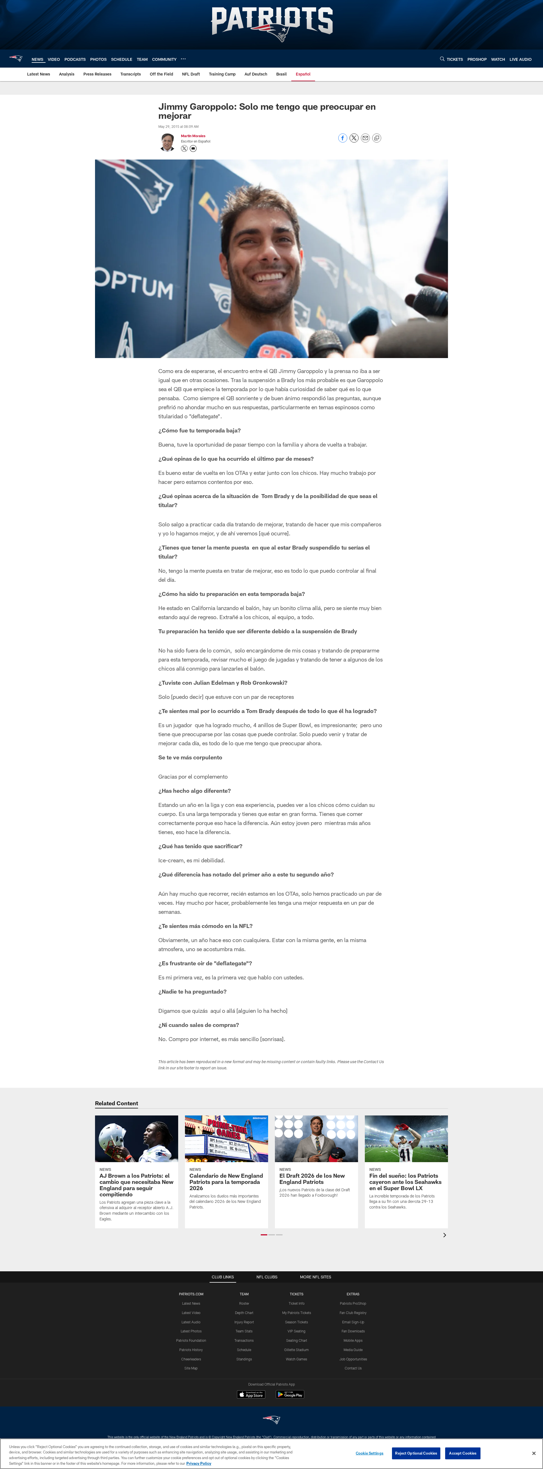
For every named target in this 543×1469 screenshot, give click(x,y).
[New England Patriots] (271, 1421)
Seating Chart (296, 1340)
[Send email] (365, 141)
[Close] (534, 1453)
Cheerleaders (191, 1359)
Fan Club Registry (353, 1313)
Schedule (244, 1350)
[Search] (442, 59)
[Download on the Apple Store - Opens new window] (251, 1395)
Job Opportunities (353, 1359)
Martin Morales (193, 136)
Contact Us (353, 1368)
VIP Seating (296, 1331)
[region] (271, 1453)
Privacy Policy (198, 1463)
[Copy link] (376, 138)
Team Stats (244, 1331)
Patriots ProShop (353, 1303)
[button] (264, 1235)
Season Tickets (296, 1322)
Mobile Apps (353, 1340)
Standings (244, 1359)
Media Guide (353, 1350)
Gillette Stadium (296, 1350)
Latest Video (191, 1313)
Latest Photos (191, 1331)
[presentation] (445, 1236)
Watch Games (296, 1359)
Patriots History (191, 1350)
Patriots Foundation (191, 1340)
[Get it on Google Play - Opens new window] (290, 1397)
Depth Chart (244, 1313)
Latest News (191, 1303)
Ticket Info (297, 1303)
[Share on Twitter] (354, 141)
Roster (244, 1303)
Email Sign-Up (353, 1322)
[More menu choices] (183, 59)
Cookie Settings (369, 1453)
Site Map (191, 1368)
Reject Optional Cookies (416, 1453)
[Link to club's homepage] (16, 58)
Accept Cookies (463, 1453)
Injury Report (244, 1322)
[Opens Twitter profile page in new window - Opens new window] (184, 148)
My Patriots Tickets (296, 1313)
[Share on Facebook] (342, 141)
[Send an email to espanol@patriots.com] (193, 148)
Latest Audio (191, 1322)
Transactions (244, 1340)
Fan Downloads (353, 1331)
